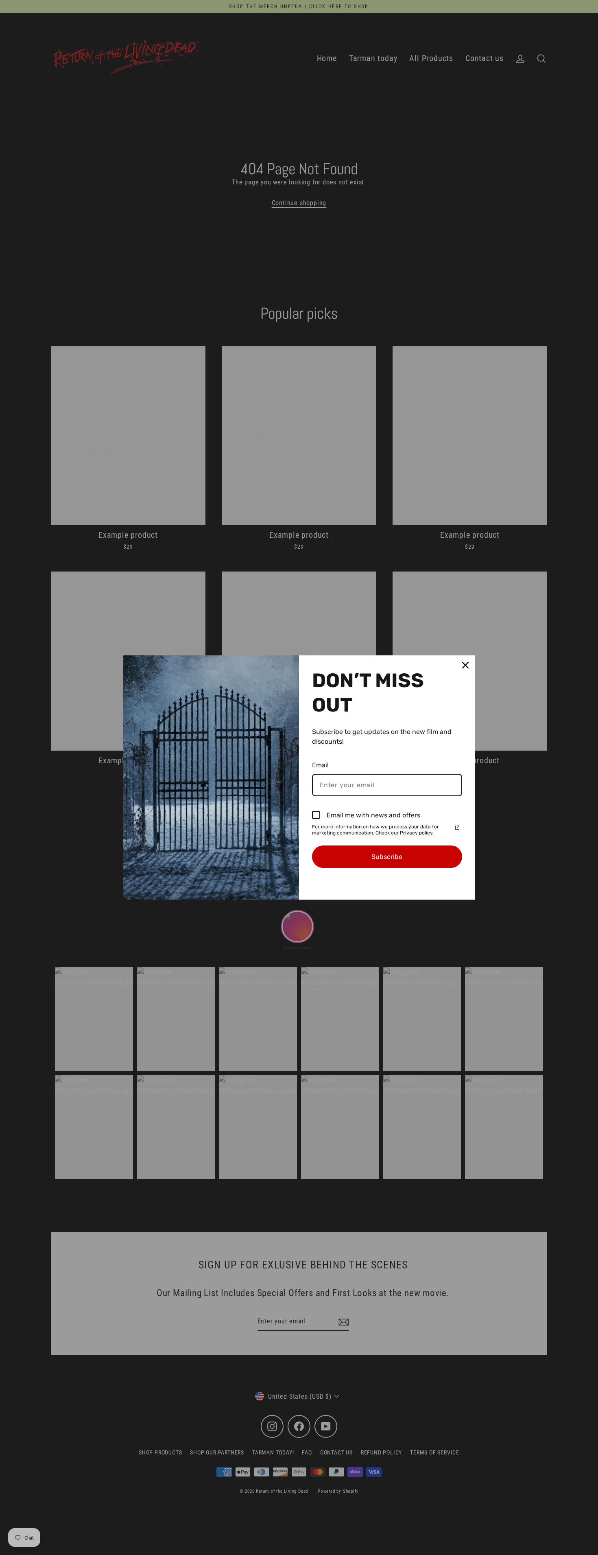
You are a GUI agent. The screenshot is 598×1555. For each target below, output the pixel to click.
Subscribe (386, 857)
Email (320, 765)
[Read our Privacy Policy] (457, 827)
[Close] (465, 665)
